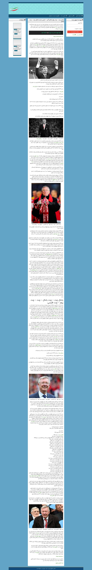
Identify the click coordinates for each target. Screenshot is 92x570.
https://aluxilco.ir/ (59, 556)
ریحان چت (61, 353)
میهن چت (61, 29)
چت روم (55, 27)
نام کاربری (80, 23)
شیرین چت (44, 417)
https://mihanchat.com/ (58, 36)
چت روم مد (53, 294)
